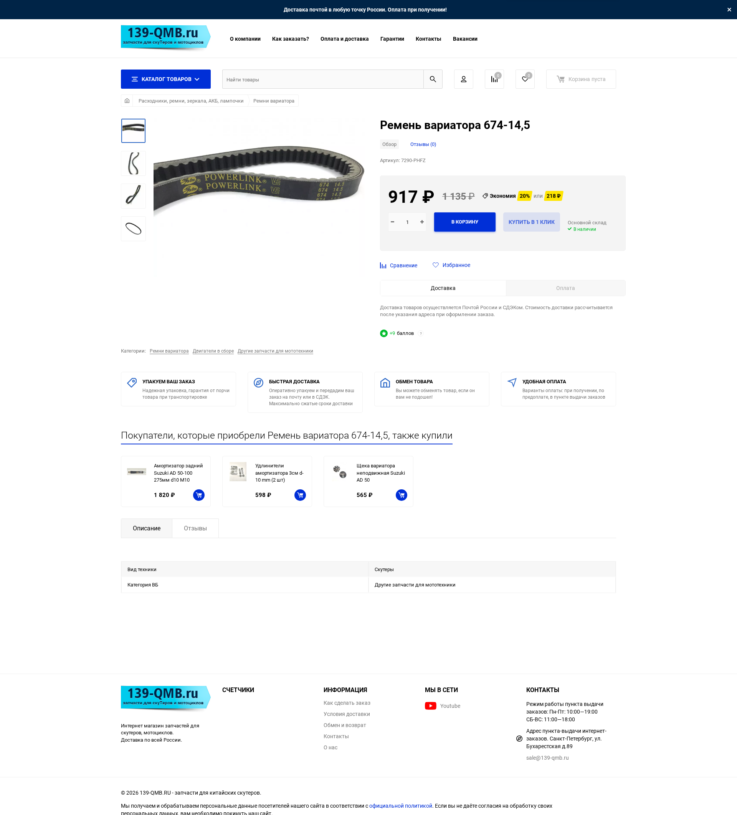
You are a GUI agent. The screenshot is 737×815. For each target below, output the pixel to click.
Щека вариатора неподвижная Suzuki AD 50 (381, 472)
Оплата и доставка (345, 38)
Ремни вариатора (273, 100)
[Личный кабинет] (463, 79)
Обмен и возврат (345, 725)
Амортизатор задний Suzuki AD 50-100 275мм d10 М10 (178, 472)
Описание (146, 528)
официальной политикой (400, 805)
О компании (245, 38)
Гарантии (392, 38)
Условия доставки (347, 714)
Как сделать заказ (347, 703)
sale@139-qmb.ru (547, 757)
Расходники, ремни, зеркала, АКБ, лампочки (191, 100)
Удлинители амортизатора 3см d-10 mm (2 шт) (279, 472)
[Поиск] (433, 79)
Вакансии (465, 38)
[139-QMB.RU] (166, 700)
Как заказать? (290, 38)
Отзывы (195, 528)
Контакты (428, 38)
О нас (330, 747)
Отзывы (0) (423, 144)
